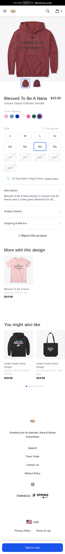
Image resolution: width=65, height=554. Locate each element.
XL (55, 135)
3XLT (55, 157)
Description (11, 190)
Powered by (24, 495)
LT (10, 157)
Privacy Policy (23, 530)
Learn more (51, 178)
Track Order (32, 456)
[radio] (10, 136)
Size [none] (6, 128)
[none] (50, 128)
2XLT (40, 157)
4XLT (10, 168)
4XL (40, 146)
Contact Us (32, 464)
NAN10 (26, 2)
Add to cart (32, 548)
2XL (10, 146)
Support (32, 447)
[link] (18, 270)
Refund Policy (32, 473)
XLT (25, 157)
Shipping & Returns (15, 223)
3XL (25, 146)
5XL (55, 146)
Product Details (13, 211)
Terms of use (43, 530)
